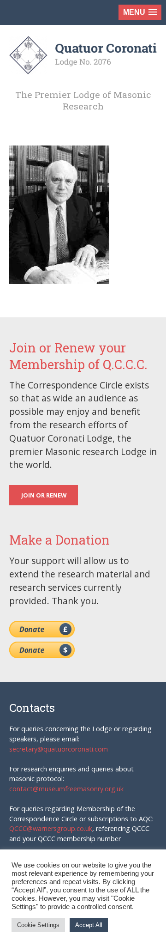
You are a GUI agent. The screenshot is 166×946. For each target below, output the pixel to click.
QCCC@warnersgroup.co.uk (50, 828)
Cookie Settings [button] (38, 925)
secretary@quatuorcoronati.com (58, 749)
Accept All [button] (88, 925)
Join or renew (43, 495)
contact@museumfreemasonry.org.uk (66, 788)
